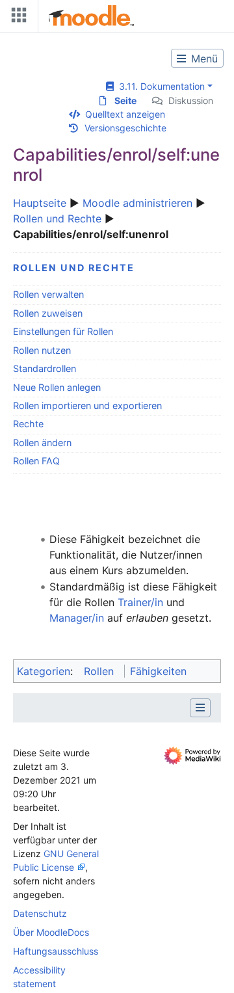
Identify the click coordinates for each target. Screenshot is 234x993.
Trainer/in (140, 602)
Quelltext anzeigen (125, 114)
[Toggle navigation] (16, 18)
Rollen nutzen (42, 350)
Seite (125, 100)
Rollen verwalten (48, 294)
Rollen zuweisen (48, 313)
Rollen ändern (42, 442)
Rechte (28, 423)
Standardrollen (44, 368)
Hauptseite (39, 202)
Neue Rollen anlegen (57, 387)
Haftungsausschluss (55, 951)
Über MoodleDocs (51, 932)
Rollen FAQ (36, 460)
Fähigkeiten (158, 671)
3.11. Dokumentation (159, 86)
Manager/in (76, 617)
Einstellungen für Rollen (63, 331)
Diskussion (190, 100)
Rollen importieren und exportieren (87, 405)
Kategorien (43, 671)
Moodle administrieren (137, 202)
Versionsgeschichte (125, 127)
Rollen (99, 671)
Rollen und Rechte (57, 218)
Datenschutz (40, 913)
